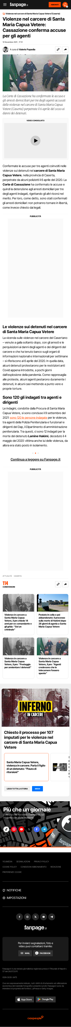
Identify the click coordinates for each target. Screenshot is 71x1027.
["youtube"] (21, 829)
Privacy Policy (41, 861)
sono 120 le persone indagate (28, 417)
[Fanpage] (35, 927)
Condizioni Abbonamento (34, 867)
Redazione (56, 867)
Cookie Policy (9, 867)
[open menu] (4, 4)
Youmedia (7, 861)
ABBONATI (55, 5)
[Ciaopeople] (35, 1018)
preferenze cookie (12, 872)
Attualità (7, 576)
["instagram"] (14, 829)
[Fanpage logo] (19, 5)
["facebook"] (37, 829)
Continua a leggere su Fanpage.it (35, 459)
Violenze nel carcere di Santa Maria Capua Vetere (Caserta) (33, 14)
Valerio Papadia (27, 49)
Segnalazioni (23, 861)
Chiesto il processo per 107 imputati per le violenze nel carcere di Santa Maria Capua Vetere (30, 740)
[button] (65, 49)
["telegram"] (44, 829)
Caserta (18, 576)
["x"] (29, 829)
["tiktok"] (6, 829)
